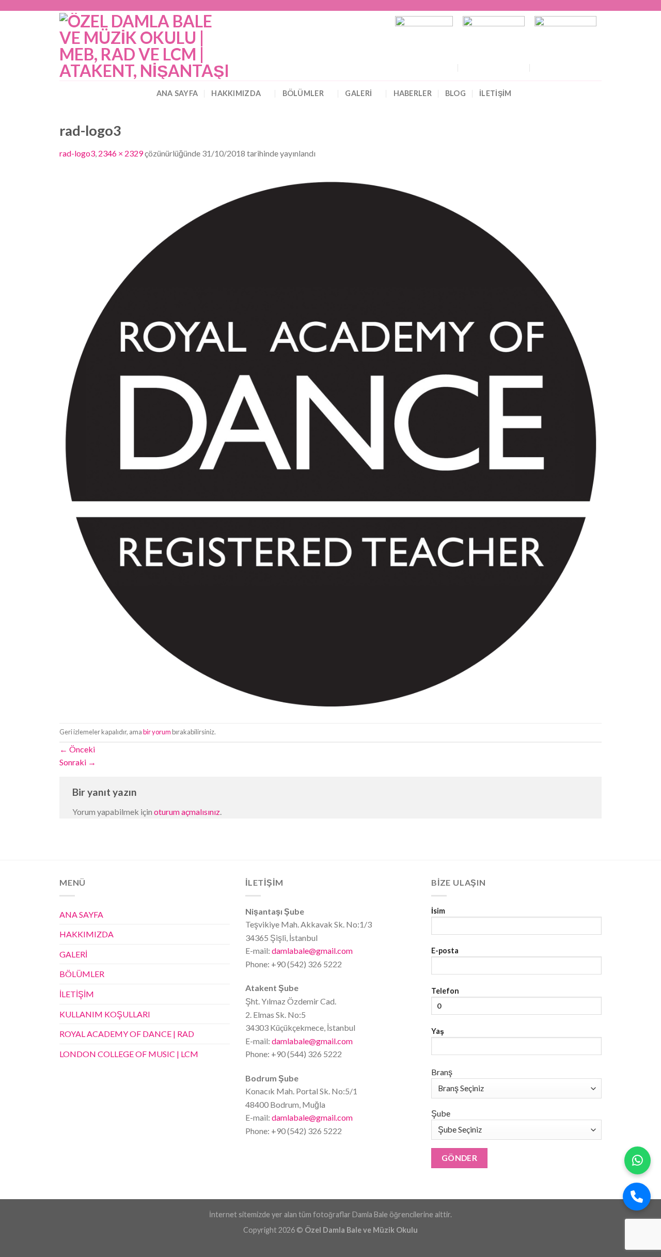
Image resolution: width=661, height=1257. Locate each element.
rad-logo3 (77, 153)
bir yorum (157, 732)
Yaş (437, 1031)
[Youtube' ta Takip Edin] (596, 5)
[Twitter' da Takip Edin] (577, 5)
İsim (438, 910)
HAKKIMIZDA (236, 93)
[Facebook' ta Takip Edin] (557, 5)
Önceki (77, 749)
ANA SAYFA (177, 93)
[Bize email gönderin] (587, 5)
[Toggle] (226, 954)
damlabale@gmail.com (311, 950)
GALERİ (358, 93)
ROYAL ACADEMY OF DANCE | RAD (126, 1034)
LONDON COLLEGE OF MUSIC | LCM (128, 1054)
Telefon (445, 990)
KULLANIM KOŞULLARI (104, 1014)
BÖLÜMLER (303, 93)
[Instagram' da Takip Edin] (567, 5)
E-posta (445, 950)
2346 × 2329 (120, 153)
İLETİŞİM (76, 994)
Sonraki (77, 762)
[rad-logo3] (330, 440)
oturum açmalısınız (187, 811)
